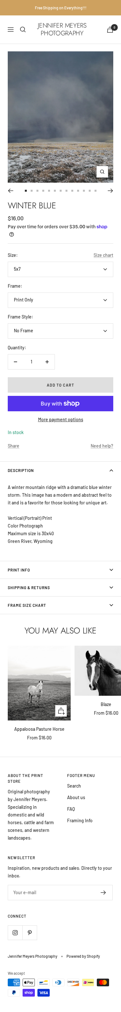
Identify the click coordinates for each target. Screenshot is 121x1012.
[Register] (103, 892)
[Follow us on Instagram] (15, 932)
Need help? (102, 446)
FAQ (71, 809)
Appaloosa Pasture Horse (39, 729)
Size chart (103, 255)
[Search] (23, 29)
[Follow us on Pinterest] (29, 932)
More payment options (60, 419)
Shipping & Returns (29, 587)
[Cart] (110, 30)
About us (76, 797)
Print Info (19, 570)
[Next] (110, 190)
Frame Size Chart (27, 605)
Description (21, 470)
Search (74, 786)
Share (13, 446)
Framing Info (80, 820)
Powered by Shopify (83, 956)
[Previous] (10, 190)
